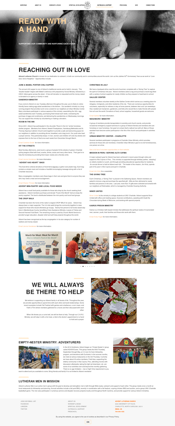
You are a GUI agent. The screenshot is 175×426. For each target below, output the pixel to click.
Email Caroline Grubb (26, 142)
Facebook (25, 404)
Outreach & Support (76, 409)
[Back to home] (87, 5)
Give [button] (136, 5)
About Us (71, 401)
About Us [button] (38, 5)
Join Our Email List (28, 401)
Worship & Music (74, 404)
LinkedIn (24, 406)
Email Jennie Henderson (27, 159)
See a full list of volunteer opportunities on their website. (109, 149)
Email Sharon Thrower (27, 183)
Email (92, 217)
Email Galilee (95, 115)
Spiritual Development (77, 406)
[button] (24, 248)
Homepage (23, 5)
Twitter (24, 409)
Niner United (94, 195)
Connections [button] (150, 5)
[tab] (80, 266)
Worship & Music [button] (55, 5)
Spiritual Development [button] (77, 5)
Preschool (123, 5)
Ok (88, 422)
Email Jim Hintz (95, 171)
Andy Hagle (98, 217)
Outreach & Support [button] (104, 5)
